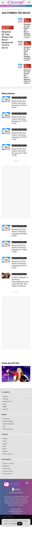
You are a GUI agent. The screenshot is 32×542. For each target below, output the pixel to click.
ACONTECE (5, 434)
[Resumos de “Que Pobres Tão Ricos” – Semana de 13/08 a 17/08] (6, 243)
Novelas (9, 9)
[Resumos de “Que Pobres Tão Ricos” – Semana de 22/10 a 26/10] (8, 23)
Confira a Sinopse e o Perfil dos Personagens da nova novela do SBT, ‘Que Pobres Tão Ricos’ (20, 281)
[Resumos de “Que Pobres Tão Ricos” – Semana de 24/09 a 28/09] (6, 99)
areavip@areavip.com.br (16, 511)
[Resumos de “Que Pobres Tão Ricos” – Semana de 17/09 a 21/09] (6, 115)
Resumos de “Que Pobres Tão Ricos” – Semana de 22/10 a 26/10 (7, 40)
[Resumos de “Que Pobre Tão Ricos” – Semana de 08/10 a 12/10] (20, 43)
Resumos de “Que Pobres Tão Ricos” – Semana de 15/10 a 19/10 (27, 30)
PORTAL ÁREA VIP (6, 459)
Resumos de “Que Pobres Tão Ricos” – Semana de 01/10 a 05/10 (27, 76)
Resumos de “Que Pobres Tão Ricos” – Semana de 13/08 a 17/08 (20, 248)
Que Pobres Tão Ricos (6, 27)
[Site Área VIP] (16, 2)
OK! (20, 523)
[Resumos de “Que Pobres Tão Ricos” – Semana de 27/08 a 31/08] (6, 147)
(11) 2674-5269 (16, 513)
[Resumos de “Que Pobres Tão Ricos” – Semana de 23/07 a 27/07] (6, 259)
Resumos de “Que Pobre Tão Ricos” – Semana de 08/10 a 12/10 (27, 53)
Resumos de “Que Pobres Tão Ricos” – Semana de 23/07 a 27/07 (20, 264)
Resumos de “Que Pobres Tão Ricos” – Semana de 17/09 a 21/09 (20, 120)
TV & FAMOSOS (5, 392)
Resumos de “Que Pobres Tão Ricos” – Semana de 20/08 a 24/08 (20, 232)
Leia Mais (13, 523)
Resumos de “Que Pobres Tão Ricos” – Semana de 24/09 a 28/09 (20, 104)
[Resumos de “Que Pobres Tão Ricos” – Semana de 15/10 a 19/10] (20, 20)
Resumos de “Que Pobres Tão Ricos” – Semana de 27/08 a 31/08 (20, 152)
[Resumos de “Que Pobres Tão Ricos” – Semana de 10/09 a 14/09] (6, 131)
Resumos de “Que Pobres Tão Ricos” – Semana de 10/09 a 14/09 (20, 136)
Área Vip (4, 9)
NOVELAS (4, 414)
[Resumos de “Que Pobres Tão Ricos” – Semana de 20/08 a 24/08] (6, 227)
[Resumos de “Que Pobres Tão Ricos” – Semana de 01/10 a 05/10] (20, 66)
